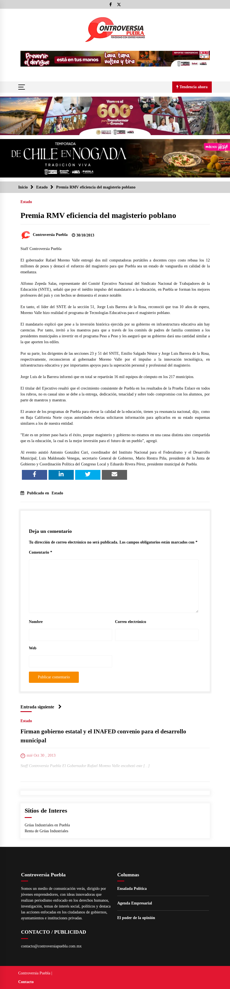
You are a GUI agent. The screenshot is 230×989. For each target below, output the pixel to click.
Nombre (36, 622)
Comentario (40, 552)
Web (32, 648)
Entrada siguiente (37, 707)
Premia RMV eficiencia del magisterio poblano (98, 215)
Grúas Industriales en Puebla (47, 825)
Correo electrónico (130, 622)
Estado (26, 202)
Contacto (26, 982)
